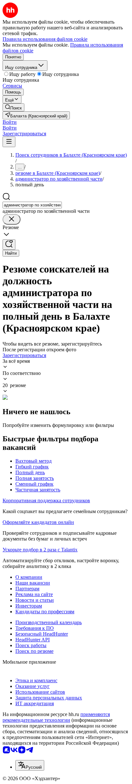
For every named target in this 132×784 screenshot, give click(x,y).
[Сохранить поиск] (9, 244)
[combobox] (32, 205)
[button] (10, 122)
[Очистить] (12, 219)
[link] (13, 107)
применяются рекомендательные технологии (56, 717)
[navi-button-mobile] (9, 142)
